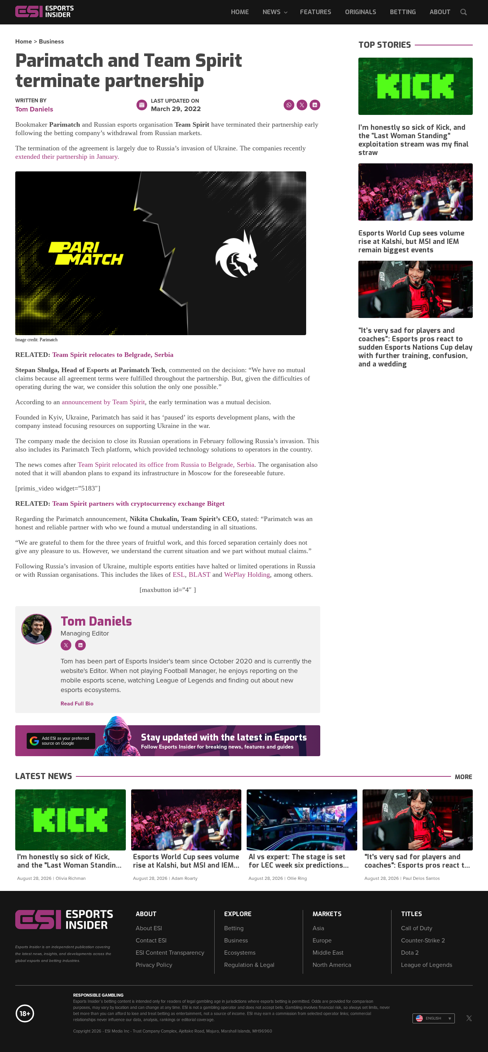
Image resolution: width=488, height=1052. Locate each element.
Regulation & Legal (249, 965)
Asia (318, 928)
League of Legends (426, 965)
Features (315, 12)
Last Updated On (175, 101)
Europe (322, 940)
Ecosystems (239, 953)
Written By (31, 101)
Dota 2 (410, 953)
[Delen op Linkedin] (315, 105)
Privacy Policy (154, 965)
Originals (360, 12)
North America (332, 965)
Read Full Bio (77, 704)
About (440, 12)
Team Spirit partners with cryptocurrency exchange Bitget (138, 503)
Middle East (328, 953)
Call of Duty (416, 928)
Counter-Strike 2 (423, 940)
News (272, 12)
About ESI (149, 928)
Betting (403, 12)
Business (51, 42)
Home (240, 12)
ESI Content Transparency (170, 953)
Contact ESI (151, 940)
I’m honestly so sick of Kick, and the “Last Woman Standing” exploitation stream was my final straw (413, 140)
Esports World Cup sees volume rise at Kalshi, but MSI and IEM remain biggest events (411, 242)
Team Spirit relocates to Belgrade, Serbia (112, 354)
